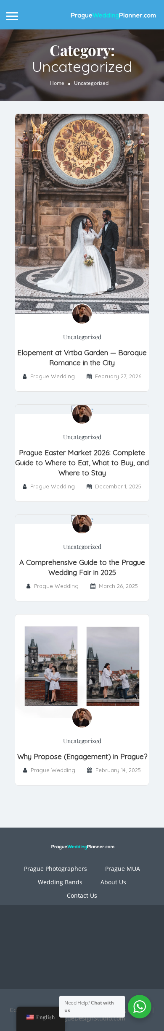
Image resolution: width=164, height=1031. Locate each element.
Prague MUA (122, 869)
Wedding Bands (60, 882)
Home (57, 82)
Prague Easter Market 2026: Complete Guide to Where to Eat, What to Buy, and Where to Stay (82, 462)
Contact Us (82, 895)
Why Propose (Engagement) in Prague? (82, 756)
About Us (113, 882)
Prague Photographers (55, 869)
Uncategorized (82, 337)
